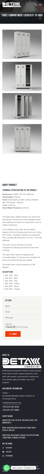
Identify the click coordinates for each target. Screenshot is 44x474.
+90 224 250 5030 (10, 407)
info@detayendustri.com (11, 403)
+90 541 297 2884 (10, 410)
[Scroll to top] (40, 470)
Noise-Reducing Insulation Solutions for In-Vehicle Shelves (19, 429)
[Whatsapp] (6, 468)
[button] (40, 4)
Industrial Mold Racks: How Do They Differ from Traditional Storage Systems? (20, 436)
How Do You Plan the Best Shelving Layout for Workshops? (19, 421)
